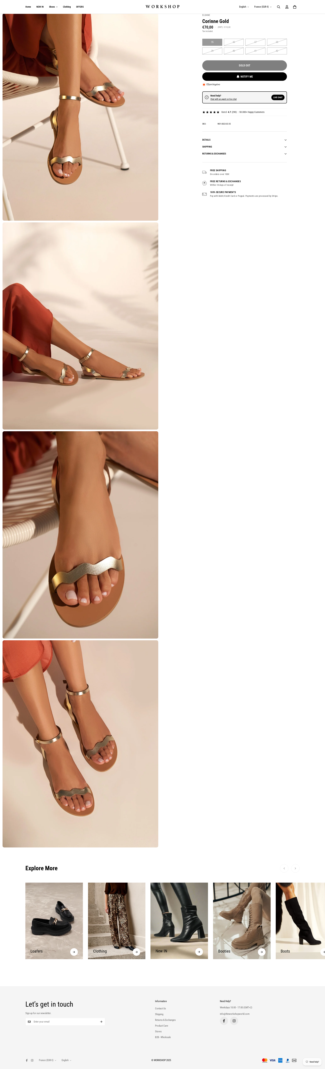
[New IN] (136, 952)
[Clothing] (74, 952)
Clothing (67, 6)
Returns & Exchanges (165, 1020)
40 (234, 50)
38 (277, 42)
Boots (223, 951)
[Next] (295, 868)
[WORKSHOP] (162, 6)
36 (234, 42)
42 (277, 50)
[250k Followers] (224, 1021)
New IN (99, 951)
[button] (295, 7)
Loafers (287, 951)
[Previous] (284, 868)
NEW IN (40, 6)
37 (255, 42)
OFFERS (80, 6)
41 (255, 50)
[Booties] (199, 952)
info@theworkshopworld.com (235, 1014)
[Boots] (261, 952)
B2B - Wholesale (163, 1037)
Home (28, 6)
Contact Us (160, 1008)
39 (212, 50)
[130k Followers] (234, 1021)
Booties (162, 951)
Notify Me (247, 76)
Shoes (52, 6)
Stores (158, 1031)
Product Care (161, 1025)
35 (212, 42)
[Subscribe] (101, 1022)
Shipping (159, 1014)
